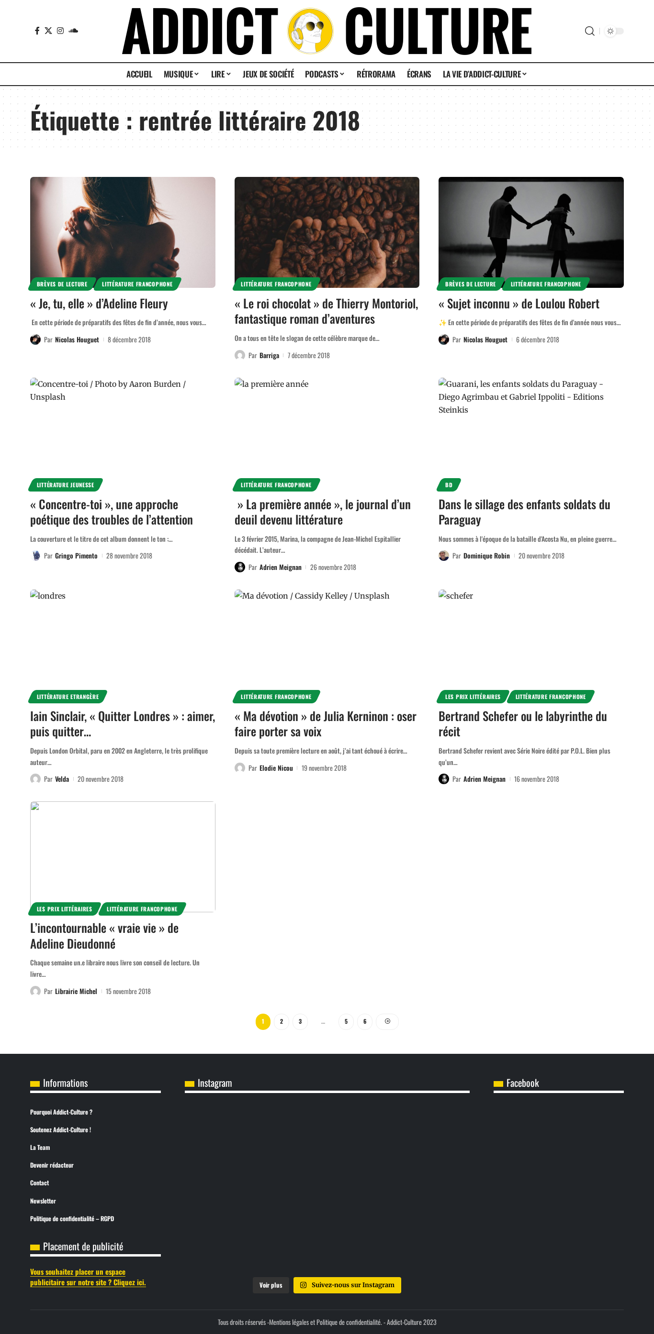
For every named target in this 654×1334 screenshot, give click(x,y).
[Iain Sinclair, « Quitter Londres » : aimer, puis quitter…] (122, 645)
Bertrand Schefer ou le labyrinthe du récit (523, 723)
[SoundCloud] (73, 30)
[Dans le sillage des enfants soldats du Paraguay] (531, 433)
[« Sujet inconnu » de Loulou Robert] (531, 232)
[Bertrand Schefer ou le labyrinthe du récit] (531, 645)
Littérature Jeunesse (65, 485)
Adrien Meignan (280, 567)
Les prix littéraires (473, 696)
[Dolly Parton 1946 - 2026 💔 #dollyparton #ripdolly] (423, 1134)
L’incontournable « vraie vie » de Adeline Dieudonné (104, 935)
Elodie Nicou (276, 768)
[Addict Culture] (326, 31)
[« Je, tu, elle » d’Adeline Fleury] (122, 232)
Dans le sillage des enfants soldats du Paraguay (524, 511)
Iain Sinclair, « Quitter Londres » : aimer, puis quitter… (122, 723)
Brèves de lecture (62, 284)
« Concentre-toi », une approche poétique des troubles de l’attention (111, 511)
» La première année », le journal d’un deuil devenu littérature (323, 511)
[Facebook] (37, 30)
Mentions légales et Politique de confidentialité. (325, 1322)
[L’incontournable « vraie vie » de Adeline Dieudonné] (122, 856)
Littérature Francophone (137, 284)
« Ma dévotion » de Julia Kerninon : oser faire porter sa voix (326, 723)
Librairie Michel (76, 991)
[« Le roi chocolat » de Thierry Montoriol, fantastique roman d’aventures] (327, 232)
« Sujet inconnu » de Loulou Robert (519, 303)
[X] (48, 30)
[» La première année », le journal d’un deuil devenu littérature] (327, 433)
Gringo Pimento (76, 555)
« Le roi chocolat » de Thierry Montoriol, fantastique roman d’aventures (326, 311)
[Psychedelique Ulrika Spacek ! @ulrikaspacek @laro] (232, 1243)
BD (448, 485)
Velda (62, 779)
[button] (590, 31)
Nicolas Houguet (77, 339)
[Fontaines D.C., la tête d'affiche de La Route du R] (327, 1188)
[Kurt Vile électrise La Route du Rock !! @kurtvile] (423, 1188)
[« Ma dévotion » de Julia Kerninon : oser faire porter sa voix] (327, 645)
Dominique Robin (486, 555)
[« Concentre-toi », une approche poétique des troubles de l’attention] (122, 433)
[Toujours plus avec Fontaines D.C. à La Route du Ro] (232, 1188)
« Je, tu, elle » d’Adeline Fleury (99, 303)
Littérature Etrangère (68, 696)
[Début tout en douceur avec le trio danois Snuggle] (423, 1243)
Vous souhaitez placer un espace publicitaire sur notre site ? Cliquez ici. (88, 1277)
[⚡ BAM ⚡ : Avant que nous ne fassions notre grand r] (327, 1134)
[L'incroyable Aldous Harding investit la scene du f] (327, 1243)
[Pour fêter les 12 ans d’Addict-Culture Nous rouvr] (232, 1134)
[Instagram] (60, 30)
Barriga (269, 355)
